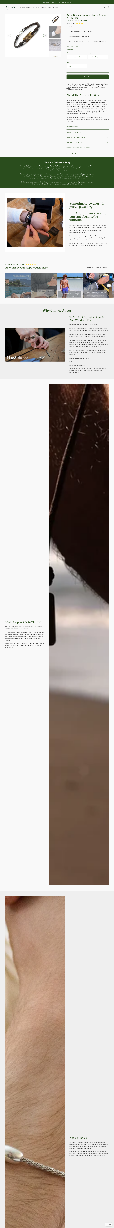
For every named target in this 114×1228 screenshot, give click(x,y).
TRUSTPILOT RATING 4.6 (64, 2)
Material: (69, 53)
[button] (98, 7)
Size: (68, 62)
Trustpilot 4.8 (71, 23)
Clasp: (89, 53)
